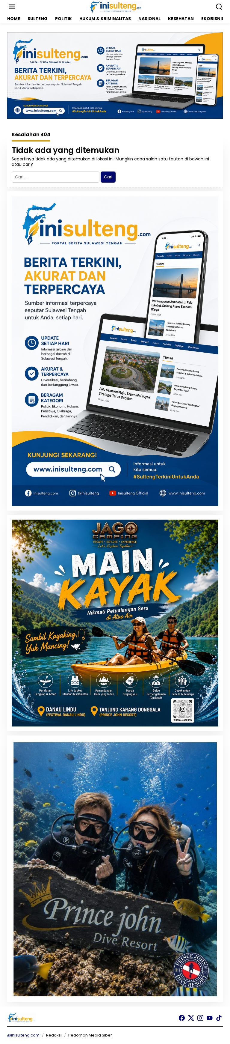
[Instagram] (200, 1018)
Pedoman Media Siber (90, 1035)
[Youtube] (210, 1018)
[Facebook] (182, 1018)
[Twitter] (191, 1018)
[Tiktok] (219, 1018)
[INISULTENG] (116, 7)
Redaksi (54, 1035)
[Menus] (12, 7)
